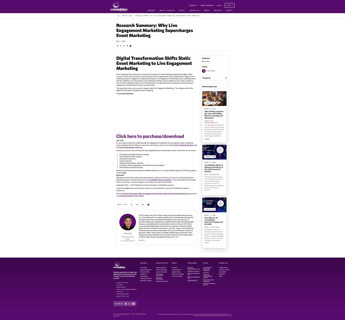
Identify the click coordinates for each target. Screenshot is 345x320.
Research (151, 10)
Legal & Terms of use (123, 296)
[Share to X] (121, 46)
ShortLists (143, 274)
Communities (194, 10)
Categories (206, 78)
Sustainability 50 (192, 280)
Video (220, 276)
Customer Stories (224, 270)
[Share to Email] (127, 46)
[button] (117, 46)
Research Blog (144, 272)
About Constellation (207, 5)
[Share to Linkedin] (124, 46)
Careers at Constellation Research (127, 289)
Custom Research (161, 272)
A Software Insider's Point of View (131, 196)
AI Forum (206, 273)
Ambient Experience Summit (209, 284)
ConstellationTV (176, 270)
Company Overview (122, 282)
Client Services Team (123, 294)
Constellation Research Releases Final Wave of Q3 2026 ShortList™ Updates (213, 168)
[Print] (130, 46)
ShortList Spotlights (178, 274)
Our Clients (120, 285)
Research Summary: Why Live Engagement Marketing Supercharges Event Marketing (154, 194)
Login (218, 5)
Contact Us (192, 5)
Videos (182, 10)
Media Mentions (121, 287)
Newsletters (222, 272)
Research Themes (145, 278)
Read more (142, 240)
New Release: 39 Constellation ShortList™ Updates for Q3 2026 (213, 221)
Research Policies (146, 280)
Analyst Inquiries (161, 267)
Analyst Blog (127, 15)
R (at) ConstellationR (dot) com (185, 145)
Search (229, 10)
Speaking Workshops (159, 278)
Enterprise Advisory (162, 281)
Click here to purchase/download (150, 136)
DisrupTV (174, 267)
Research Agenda (145, 270)
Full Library (143, 267)
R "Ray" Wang (127, 233)
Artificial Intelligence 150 (193, 277)
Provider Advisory (161, 270)
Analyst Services (167, 10)
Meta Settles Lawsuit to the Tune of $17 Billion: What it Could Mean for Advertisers (214, 114)
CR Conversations (177, 276)
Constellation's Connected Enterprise (207, 269)
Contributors (144, 276)
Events (207, 10)
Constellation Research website (160, 180)
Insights (218, 10)
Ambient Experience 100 (193, 274)
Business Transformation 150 (193, 268)
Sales (124, 173)
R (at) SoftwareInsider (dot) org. (130, 147)
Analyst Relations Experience (208, 280)
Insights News (223, 267)
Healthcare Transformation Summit (207, 276)
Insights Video (176, 272)
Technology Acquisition (159, 274)
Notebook (222, 274)
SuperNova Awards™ (193, 271)
